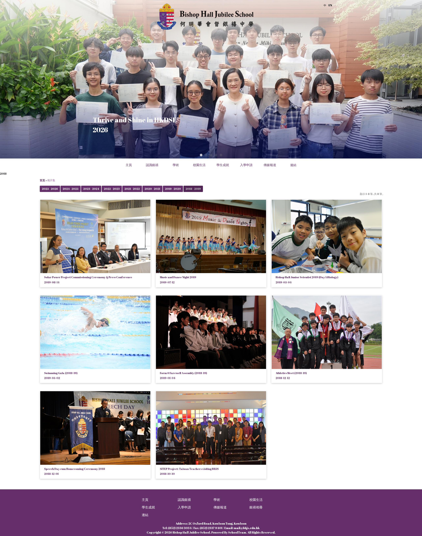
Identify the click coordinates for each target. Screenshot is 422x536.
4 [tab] (216, 155)
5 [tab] (221, 155)
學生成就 (148, 507)
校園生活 (256, 499)
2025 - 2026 (50, 189)
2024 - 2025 (70, 189)
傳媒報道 (270, 165)
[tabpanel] (211, 79)
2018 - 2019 (193, 189)
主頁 (129, 165)
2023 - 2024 (91, 189)
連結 (145, 515)
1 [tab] (201, 155)
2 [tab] (206, 155)
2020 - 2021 (152, 189)
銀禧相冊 (256, 507)
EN (330, 5)
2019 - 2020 (173, 189)
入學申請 (184, 507)
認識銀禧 (184, 499)
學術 (216, 499)
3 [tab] (211, 155)
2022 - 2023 (112, 189)
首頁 (42, 180)
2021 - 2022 (132, 189)
